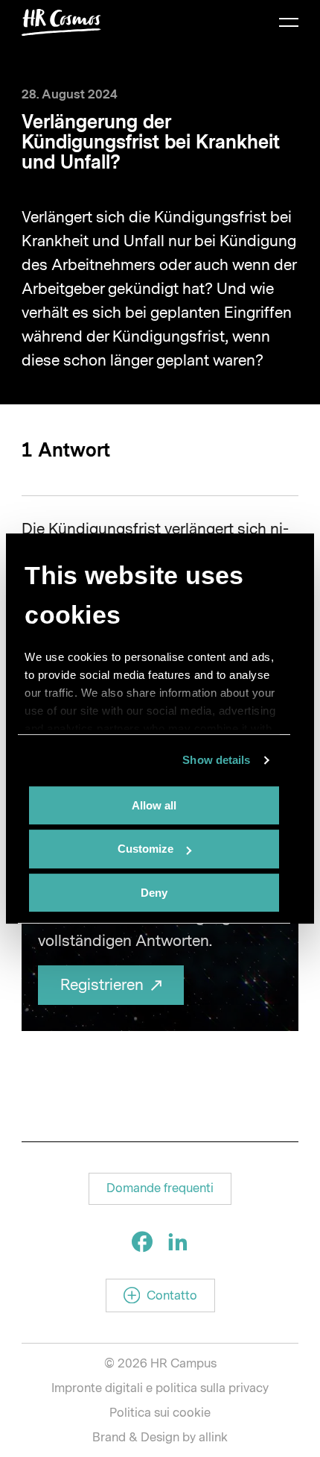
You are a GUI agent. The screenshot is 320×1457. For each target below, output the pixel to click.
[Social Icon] (142, 1241)
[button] (160, 1189)
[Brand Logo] (61, 22)
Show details (216, 759)
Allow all (154, 805)
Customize (145, 848)
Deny (154, 892)
